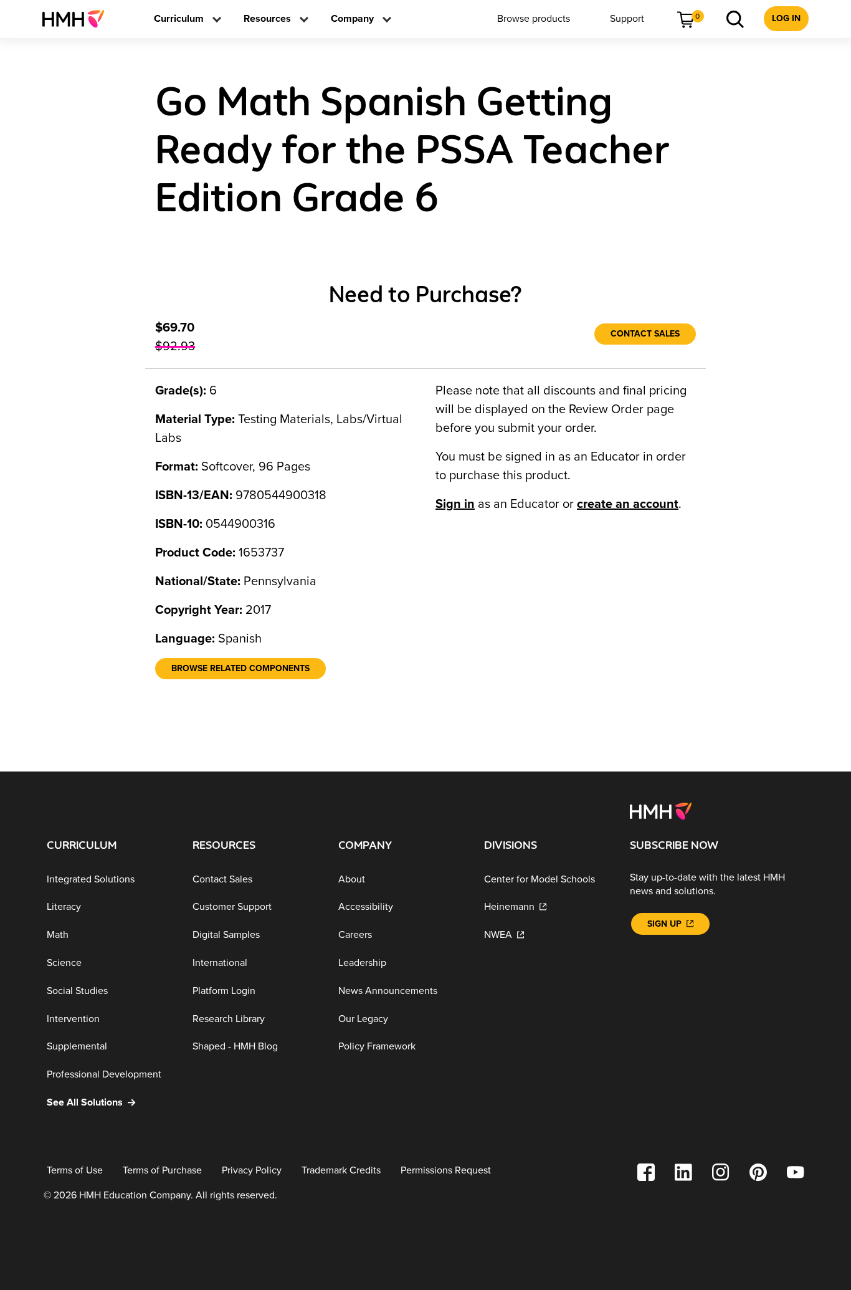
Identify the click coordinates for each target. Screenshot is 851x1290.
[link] (78, 19)
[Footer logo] (661, 810)
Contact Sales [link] (645, 333)
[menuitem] (78, 18)
